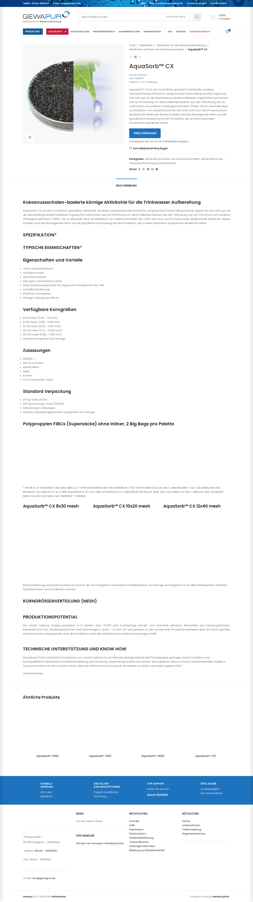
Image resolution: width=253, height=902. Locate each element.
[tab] (126, 184)
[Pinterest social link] (148, 169)
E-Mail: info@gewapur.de (66, 3)
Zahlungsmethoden (142, 846)
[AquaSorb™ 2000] (153, 728)
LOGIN (142, 3)
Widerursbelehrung (141, 838)
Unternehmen (191, 825)
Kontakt (134, 821)
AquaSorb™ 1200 (100, 756)
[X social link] (143, 169)
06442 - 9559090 (46, 851)
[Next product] (140, 57)
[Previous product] (131, 57)
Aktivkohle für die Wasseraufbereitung (181, 45)
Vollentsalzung (191, 829)
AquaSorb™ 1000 (47, 756)
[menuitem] (166, 3)
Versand (138, 78)
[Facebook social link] (139, 169)
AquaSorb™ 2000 (152, 756)
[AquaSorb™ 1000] (47, 728)
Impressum (136, 829)
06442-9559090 (40, 3)
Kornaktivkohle (166, 163)
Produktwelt (32, 31)
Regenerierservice (194, 833)
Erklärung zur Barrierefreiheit (147, 850)
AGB (132, 825)
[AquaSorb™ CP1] (205, 728)
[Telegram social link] (157, 169)
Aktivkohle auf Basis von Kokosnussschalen (156, 49)
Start (132, 45)
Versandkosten (139, 842)
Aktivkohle (146, 45)
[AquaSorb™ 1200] (100, 728)
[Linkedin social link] (152, 169)
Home (186, 821)
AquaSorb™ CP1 (205, 756)
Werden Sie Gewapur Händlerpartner (100, 843)
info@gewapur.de (43, 878)
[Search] (197, 17)
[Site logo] (46, 17)
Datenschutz (137, 833)
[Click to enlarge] (30, 137)
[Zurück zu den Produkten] (135, 57)
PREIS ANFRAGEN (145, 133)
